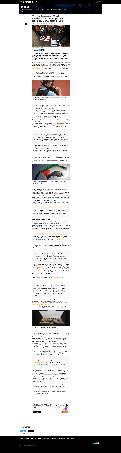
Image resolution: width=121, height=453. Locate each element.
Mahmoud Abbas (62, 386)
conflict (49, 391)
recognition (38, 391)
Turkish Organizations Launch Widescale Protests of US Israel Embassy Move (50, 98)
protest (63, 391)
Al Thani (55, 386)
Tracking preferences (70, 438)
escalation (54, 391)
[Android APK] (96, 443)
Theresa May (51, 386)
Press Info (27, 438)
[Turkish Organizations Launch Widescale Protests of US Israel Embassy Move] (51, 88)
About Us (22, 438)
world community (53, 388)
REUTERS (34, 47)
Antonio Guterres (36, 388)
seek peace (60, 239)
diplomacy (59, 391)
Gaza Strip (40, 267)
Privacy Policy (53, 438)
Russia (50, 427)
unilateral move (59, 125)
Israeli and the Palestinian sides (40, 304)
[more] (68, 102)
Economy (55, 427)
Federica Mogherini (36, 386)
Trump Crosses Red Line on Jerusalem (45, 327)
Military (60, 427)
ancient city (35, 393)
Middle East (38, 384)
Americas (45, 427)
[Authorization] (94, 2)
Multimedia (74, 427)
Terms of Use (33, 438)
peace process (44, 391)
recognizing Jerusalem (47, 190)
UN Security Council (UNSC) (43, 393)
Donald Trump (57, 384)
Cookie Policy (46, 438)
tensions (59, 388)
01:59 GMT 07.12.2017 (36, 23)
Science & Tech (67, 427)
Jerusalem (45, 62)
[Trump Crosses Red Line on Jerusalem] (51, 318)
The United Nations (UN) (44, 388)
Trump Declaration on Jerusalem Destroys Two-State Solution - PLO (49, 182)
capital (34, 391)
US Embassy (64, 388)
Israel (47, 384)
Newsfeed (43, 384)
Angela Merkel (63, 384)
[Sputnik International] (27, 3)
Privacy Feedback (61, 438)
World (34, 384)
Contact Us (40, 438)
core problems (36, 68)
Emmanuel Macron (44, 386)
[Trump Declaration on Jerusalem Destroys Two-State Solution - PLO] (51, 172)
